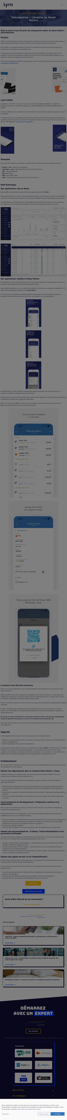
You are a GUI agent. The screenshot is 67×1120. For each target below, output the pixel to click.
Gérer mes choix (44, 1114)
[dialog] (33, 1109)
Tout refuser (5, 1114)
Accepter (57, 1114)
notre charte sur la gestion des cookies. (29, 1109)
